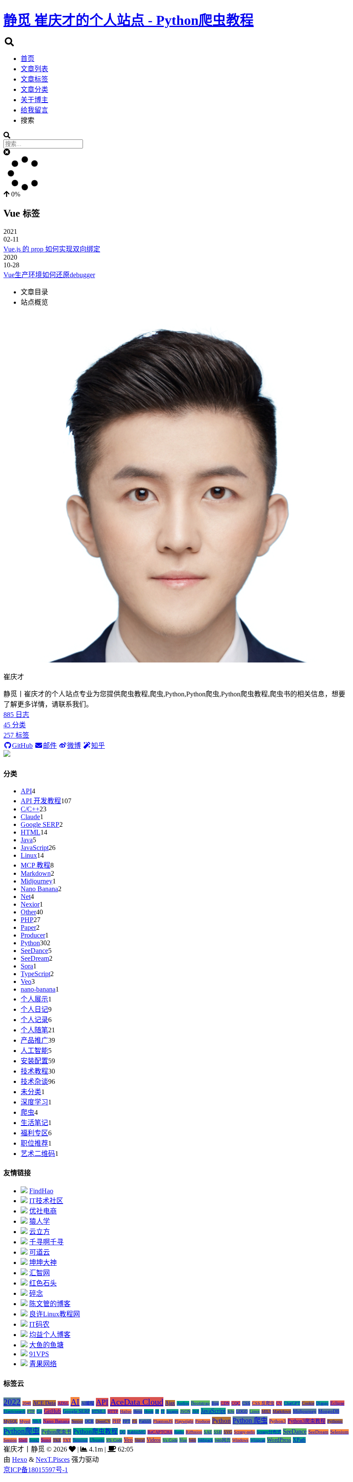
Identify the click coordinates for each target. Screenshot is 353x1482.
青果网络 (43, 1363)
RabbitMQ (136, 1432)
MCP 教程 (35, 865)
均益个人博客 (50, 1334)
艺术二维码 (38, 1153)
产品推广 (34, 1040)
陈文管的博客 (50, 1303)
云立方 (39, 1231)
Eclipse (337, 1403)
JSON (185, 1411)
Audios (183, 1403)
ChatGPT (292, 1403)
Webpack (205, 1440)
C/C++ (30, 809)
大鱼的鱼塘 (46, 1345)
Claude (30, 816)
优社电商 (43, 1211)
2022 (12, 1401)
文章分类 (34, 89)
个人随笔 (34, 1030)
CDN (225, 1403)
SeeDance (34, 950)
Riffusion (194, 1432)
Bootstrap (200, 1403)
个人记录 (34, 1019)
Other (28, 912)
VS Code (114, 1440)
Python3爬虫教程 (306, 1421)
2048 (26, 1403)
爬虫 (27, 1112)
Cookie (308, 1403)
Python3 (277, 1421)
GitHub (22, 745)
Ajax (170, 1403)
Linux (29, 855)
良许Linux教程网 (54, 1314)
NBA (36, 1421)
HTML (30, 832)
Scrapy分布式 (269, 1432)
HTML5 (99, 1411)
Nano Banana (39, 888)
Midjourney (36, 881)
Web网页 (222, 1440)
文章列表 (34, 69)
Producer (33, 935)
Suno (46, 1440)
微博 (74, 745)
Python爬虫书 (56, 1432)
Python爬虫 (21, 1431)
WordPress (279, 1440)
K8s (230, 1411)
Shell (23, 1440)
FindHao (41, 1191)
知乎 (98, 745)
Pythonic (335, 1421)
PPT (126, 1421)
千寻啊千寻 (46, 1242)
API (26, 791)
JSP (195, 1411)
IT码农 (39, 1324)
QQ (123, 1432)
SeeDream (35, 958)
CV (279, 1403)
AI (75, 1401)
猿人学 (39, 1221)
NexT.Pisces (53, 1459)
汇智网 (39, 1272)
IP (157, 1411)
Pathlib (145, 1421)
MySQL (10, 1421)
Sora (27, 966)
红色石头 (43, 1283)
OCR (89, 1421)
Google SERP (40, 824)
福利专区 (34, 1133)
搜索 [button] (27, 120)
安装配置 (34, 1061)
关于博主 (34, 99)
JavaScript (35, 847)
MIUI (266, 1411)
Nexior (30, 904)
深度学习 (34, 1102)
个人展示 (34, 999)
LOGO (242, 1411)
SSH (218, 1432)
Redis (179, 1432)
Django (322, 1403)
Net (26, 896)
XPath (299, 1440)
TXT (67, 1440)
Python (30, 943)
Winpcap (257, 1440)
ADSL (63, 1403)
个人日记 (34, 1009)
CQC (235, 1403)
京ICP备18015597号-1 (35, 1469)
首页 (27, 58)
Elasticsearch (14, 1411)
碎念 (36, 1293)
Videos (154, 1440)
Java (27, 840)
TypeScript (35, 973)
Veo (26, 981)
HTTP (112, 1411)
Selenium (339, 1431)
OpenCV (103, 1421)
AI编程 (87, 1403)
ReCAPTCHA (159, 1432)
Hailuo (126, 1411)
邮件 (50, 745)
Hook (148, 1411)
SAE (208, 1432)
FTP (31, 1411)
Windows (240, 1440)
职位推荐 (34, 1143)
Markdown (36, 873)
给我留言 (34, 110)
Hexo (137, 1411)
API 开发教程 (41, 801)
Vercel (140, 1440)
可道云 (39, 1252)
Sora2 (34, 1440)
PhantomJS (163, 1421)
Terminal (80, 1440)
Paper (28, 927)
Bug (215, 1403)
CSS (246, 1403)
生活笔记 (34, 1122)
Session (10, 1440)
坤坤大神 (43, 1262)
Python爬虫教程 (95, 1431)
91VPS (39, 1354)
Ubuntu (96, 1440)
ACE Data (44, 1403)
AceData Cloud (136, 1401)
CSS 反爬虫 (263, 1403)
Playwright (184, 1421)
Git (39, 1411)
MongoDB (328, 1411)
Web (192, 1440)
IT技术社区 (46, 1200)
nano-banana (38, 989)
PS (134, 1421)
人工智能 (34, 1050)
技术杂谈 (34, 1081)
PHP (27, 919)
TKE (57, 1440)
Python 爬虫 (250, 1420)
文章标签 (34, 79)
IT (163, 1411)
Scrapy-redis (244, 1432)
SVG (228, 1432)
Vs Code (170, 1440)
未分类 (31, 1091)
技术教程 (34, 1071)
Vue (183, 1440)
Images (172, 1411)
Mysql (25, 1421)
